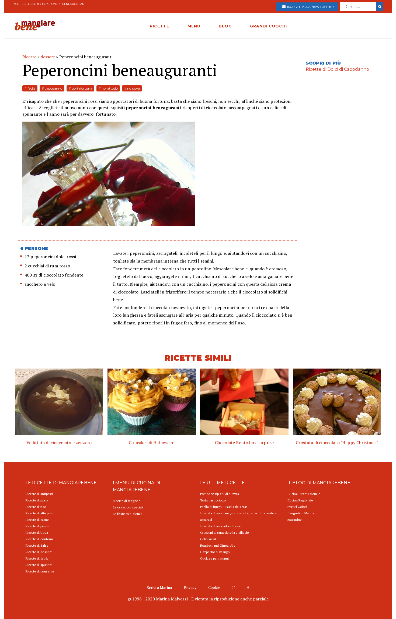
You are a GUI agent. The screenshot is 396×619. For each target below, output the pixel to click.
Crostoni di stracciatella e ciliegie (224, 532)
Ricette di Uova (37, 532)
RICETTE (159, 26)
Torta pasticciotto (213, 500)
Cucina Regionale (300, 500)
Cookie (214, 587)
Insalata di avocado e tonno (220, 526)
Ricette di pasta (37, 500)
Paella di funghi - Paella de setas (224, 507)
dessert (33, 4)
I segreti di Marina (300, 513)
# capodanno (52, 88)
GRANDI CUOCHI (268, 26)
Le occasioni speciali (128, 507)
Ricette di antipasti (39, 494)
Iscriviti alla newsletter (310, 7)
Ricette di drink (37, 558)
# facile (30, 88)
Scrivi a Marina (159, 587)
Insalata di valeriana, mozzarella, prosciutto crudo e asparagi (238, 516)
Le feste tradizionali (128, 514)
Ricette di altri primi (40, 513)
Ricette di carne (37, 520)
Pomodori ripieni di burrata (219, 494)
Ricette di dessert (39, 552)
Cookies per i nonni (214, 558)
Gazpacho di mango (215, 552)
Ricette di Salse (37, 545)
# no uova (132, 88)
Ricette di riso (36, 507)
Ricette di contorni (39, 539)
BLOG (225, 26)
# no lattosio (108, 88)
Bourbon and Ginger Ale (217, 545)
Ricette (18, 4)
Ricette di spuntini (39, 565)
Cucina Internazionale (304, 494)
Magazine (294, 520)
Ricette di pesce (37, 526)
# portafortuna (80, 88)
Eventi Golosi (297, 507)
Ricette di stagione (126, 501)
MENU (193, 26)
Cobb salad (208, 539)
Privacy (190, 587)
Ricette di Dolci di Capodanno (337, 69)
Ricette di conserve (40, 571)
